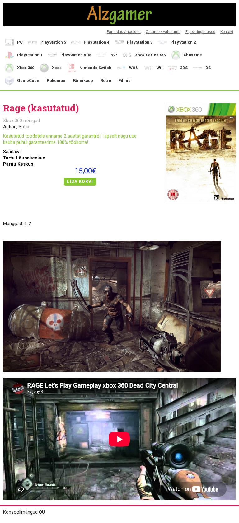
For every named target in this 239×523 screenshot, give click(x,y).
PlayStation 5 (53, 42)
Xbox (57, 67)
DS (208, 67)
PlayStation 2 (183, 42)
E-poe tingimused (200, 32)
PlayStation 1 (30, 55)
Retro (106, 80)
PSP (113, 55)
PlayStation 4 (96, 42)
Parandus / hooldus (124, 32)
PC (20, 42)
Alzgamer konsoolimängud (119, 14)
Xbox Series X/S (150, 55)
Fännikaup (83, 80)
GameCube (28, 80)
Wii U (134, 67)
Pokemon (56, 80)
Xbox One (193, 55)
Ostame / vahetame (163, 32)
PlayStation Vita (75, 55)
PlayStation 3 (139, 42)
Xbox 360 (25, 67)
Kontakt (226, 32)
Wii (159, 67)
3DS (184, 67)
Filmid (125, 80)
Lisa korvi (80, 181)
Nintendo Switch (95, 67)
